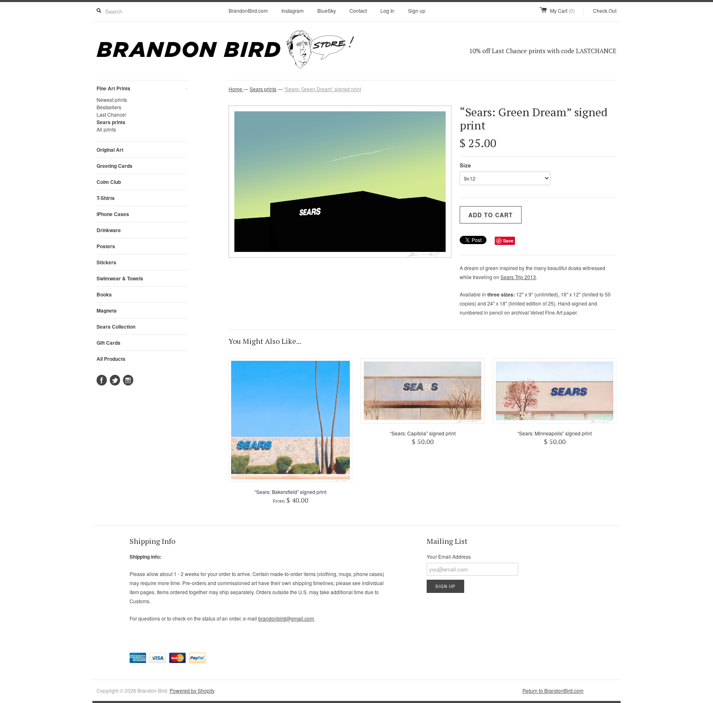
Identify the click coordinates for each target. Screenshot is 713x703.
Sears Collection (116, 326)
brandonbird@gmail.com (286, 618)
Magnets (107, 310)
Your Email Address (449, 556)
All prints (106, 129)
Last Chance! (111, 114)
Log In (387, 10)
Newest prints (112, 99)
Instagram (292, 10)
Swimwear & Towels (120, 278)
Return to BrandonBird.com (552, 690)
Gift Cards (108, 342)
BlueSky (326, 10)
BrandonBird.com (248, 10)
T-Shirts (106, 198)
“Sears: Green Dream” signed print (322, 88)
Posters (106, 246)
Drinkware (109, 230)
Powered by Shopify (192, 690)
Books (104, 294)
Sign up (416, 10)
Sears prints (111, 122)
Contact (358, 10)
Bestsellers (109, 107)
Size (465, 165)
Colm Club (109, 182)
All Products (111, 358)
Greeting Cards (114, 165)
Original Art (110, 149)
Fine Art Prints (142, 88)
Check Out (604, 10)
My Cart (562, 10)
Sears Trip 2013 (518, 276)
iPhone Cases (113, 214)
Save (508, 240)
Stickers (106, 262)
